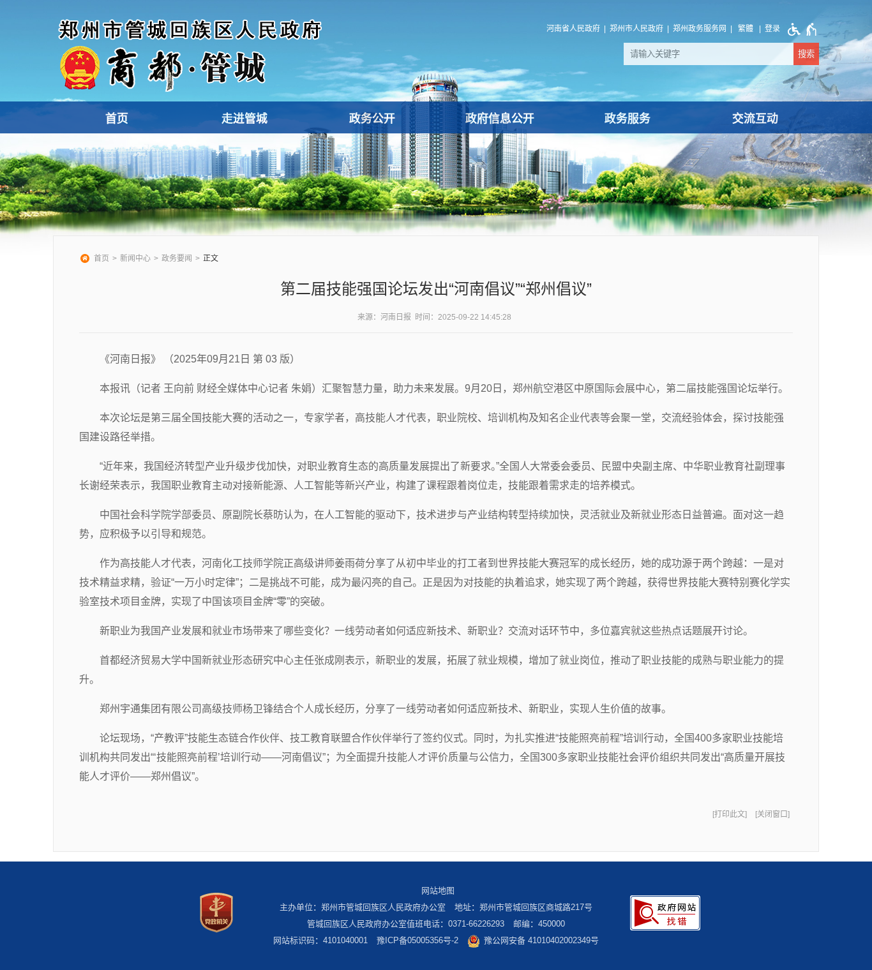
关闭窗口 (772, 814)
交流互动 (755, 118)
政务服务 (627, 118)
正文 (210, 258)
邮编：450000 (539, 924)
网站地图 (438, 890)
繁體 (745, 28)
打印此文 (729, 814)
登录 (772, 28)
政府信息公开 (499, 118)
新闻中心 (135, 258)
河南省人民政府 (573, 28)
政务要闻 (177, 258)
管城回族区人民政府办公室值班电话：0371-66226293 (405, 924)
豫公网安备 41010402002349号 (541, 940)
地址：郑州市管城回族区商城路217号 (523, 907)
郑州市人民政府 (636, 28)
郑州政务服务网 (699, 28)
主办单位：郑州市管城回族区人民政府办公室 (363, 907)
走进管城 (244, 118)
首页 (116, 118)
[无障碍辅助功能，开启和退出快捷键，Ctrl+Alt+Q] (799, 29)
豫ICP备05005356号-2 (417, 940)
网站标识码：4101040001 (320, 940)
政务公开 (372, 118)
